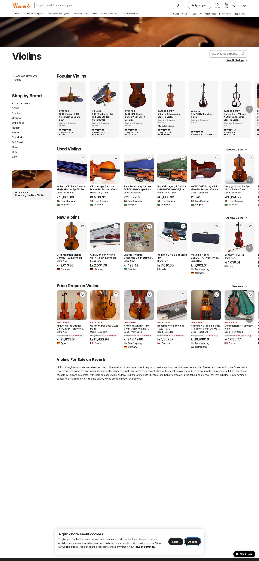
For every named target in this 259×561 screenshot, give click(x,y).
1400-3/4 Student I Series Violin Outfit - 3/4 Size (136, 117)
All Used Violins (234, 149)
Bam (14, 156)
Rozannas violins (21, 103)
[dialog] (129, 542)
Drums (94, 13)
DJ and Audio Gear (109, 13)
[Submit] (243, 53)
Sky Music (17, 137)
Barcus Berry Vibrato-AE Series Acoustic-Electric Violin (235, 117)
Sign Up (235, 5)
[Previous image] (60, 168)
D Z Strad (17, 142)
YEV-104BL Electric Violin (201, 115)
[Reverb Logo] (21, 5)
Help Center (240, 14)
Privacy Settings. (145, 546)
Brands (176, 14)
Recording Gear (80, 13)
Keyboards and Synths (58, 13)
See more (237, 286)
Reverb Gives (225, 14)
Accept (192, 541)
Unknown (17, 117)
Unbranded (18, 122)
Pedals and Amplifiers (34, 13)
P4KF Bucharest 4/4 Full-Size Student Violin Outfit (102, 117)
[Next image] (82, 168)
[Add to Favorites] (82, 158)
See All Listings (235, 60)
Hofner (16, 127)
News (184, 14)
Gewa (15, 147)
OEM (15, 151)
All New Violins (234, 217)
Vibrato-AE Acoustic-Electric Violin (169, 115)
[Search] (178, 5)
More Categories (130, 13)
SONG (15, 108)
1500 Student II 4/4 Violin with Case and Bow (69, 117)
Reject (176, 541)
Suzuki (15, 132)
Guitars (17, 13)
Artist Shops (210, 14)
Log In (244, 5)
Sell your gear (199, 5)
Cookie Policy (70, 546)
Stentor (16, 113)
